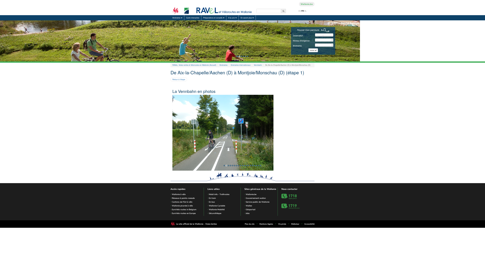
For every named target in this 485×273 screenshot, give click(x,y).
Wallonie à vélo (179, 194)
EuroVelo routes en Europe (184, 213)
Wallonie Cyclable (217, 205)
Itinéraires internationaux (241, 65)
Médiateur (295, 224)
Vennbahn (258, 65)
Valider (312, 50)
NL (305, 11)
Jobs (248, 213)
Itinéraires (176, 17)
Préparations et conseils (213, 17)
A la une (231, 17)
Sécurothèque (215, 213)
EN (299, 11)
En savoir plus (246, 17)
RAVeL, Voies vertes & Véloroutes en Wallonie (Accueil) (194, 65)
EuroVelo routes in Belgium (184, 209)
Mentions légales (266, 224)
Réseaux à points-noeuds (183, 198)
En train (212, 198)
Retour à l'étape (178, 79)
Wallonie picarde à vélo (182, 205)
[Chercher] (283, 11)
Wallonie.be (307, 4)
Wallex (249, 205)
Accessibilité (309, 224)
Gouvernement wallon (256, 198)
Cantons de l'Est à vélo (182, 202)
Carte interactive (192, 17)
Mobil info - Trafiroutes (219, 194)
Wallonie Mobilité (217, 209)
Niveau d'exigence (301, 40)
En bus (212, 202)
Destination (298, 35)
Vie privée (282, 224)
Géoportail (250, 209)
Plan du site (249, 224)
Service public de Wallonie (257, 202)
